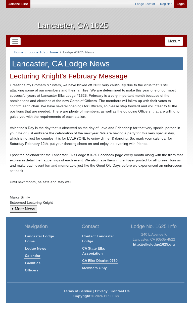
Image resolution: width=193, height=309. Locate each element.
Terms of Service (78, 291)
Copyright (81, 296)
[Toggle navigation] (15, 41)
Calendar (32, 256)
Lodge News (35, 248)
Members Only (94, 268)
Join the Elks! (18, 4)
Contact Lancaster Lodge (98, 238)
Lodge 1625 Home (43, 52)
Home (18, 52)
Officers (31, 270)
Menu (172, 41)
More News (24, 209)
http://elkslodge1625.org (154, 244)
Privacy (101, 291)
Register (166, 4)
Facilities (32, 263)
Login (180, 4)
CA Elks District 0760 (100, 261)
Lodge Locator (145, 4)
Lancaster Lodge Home (39, 238)
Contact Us (120, 291)
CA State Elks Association (93, 250)
